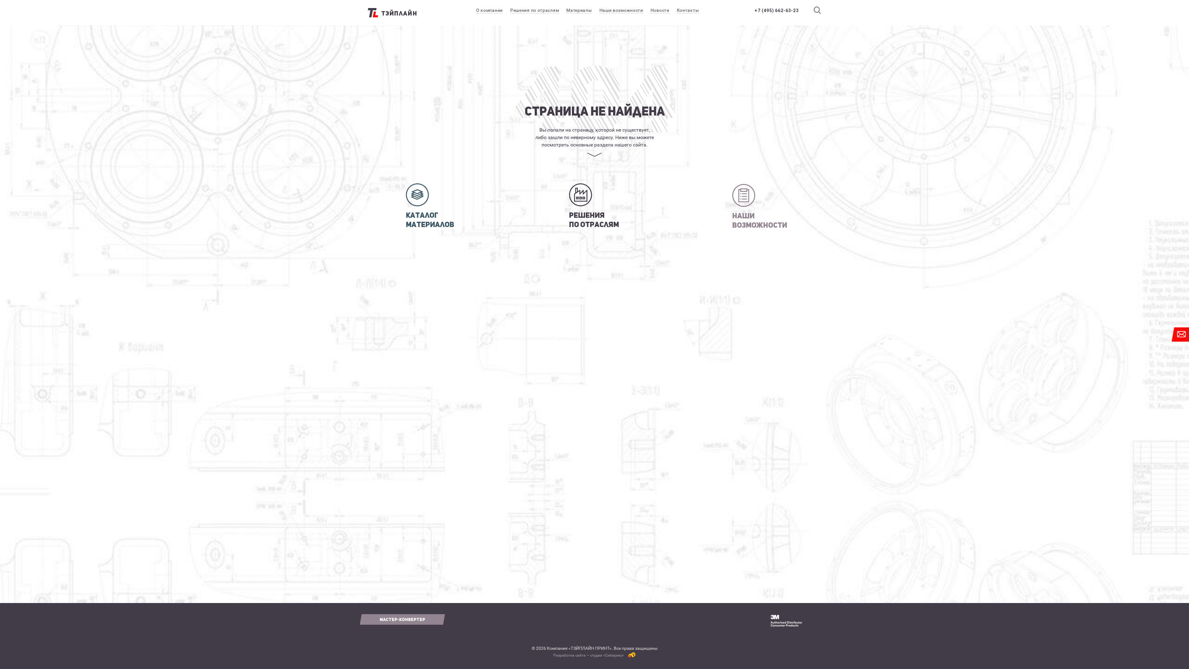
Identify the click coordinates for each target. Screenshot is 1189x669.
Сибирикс (613, 655)
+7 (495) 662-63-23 (777, 10)
